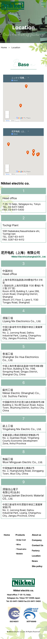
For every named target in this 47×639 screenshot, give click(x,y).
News (35, 561)
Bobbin (19, 553)
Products (20, 535)
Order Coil (21, 540)
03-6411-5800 (16, 601)
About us (36, 535)
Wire (18, 544)
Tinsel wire (21, 549)
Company (37, 540)
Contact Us (37, 545)
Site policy (37, 566)
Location (36, 555)
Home (4, 47)
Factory (36, 550)
